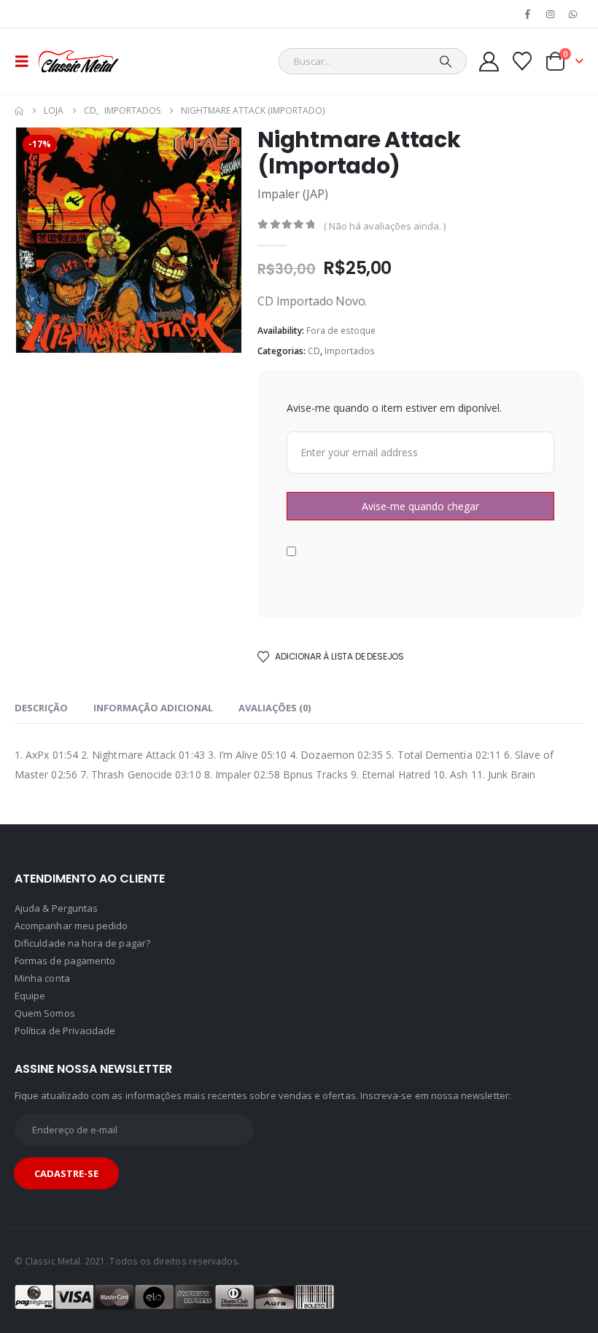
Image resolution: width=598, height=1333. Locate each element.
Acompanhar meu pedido (71, 925)
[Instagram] (550, 13)
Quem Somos (45, 1013)
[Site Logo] (78, 61)
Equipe (30, 995)
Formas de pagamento (65, 960)
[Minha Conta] (488, 61)
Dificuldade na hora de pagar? (82, 943)
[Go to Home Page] (19, 111)
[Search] (445, 61)
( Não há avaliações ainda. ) (385, 225)
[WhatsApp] (573, 13)
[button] (26, 61)
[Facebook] (527, 13)
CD (314, 351)
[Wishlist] (522, 61)
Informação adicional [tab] (153, 707)
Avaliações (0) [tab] (274, 707)
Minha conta (42, 978)
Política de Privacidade (65, 1030)
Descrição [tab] (41, 707)
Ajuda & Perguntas (56, 908)
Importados (350, 351)
